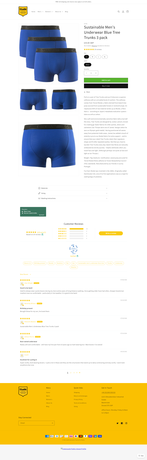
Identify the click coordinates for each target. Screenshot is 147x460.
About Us (49, 403)
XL (105, 57)
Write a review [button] (111, 233)
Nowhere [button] (60, 263)
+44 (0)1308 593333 (108, 392)
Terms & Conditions (80, 403)
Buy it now (106, 86)
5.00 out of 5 (41, 232)
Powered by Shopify (80, 440)
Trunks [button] (110, 263)
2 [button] (70, 373)
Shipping (94, 45)
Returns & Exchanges (80, 396)
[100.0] (74, 249)
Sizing (76, 406)
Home (48, 392)
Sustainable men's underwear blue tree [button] (91, 263)
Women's (49, 399)
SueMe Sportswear (70, 440)
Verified (73, 256)
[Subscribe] (52, 423)
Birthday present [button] (39, 263)
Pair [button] (67, 263)
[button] (40, 11)
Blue (87, 65)
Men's (48, 396)
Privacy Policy (78, 399)
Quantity (86, 69)
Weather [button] (73, 267)
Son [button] (73, 263)
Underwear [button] (118, 263)
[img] (25, 280)
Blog (47, 406)
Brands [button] (51, 263)
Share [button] (88, 92)
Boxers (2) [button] (27, 263)
